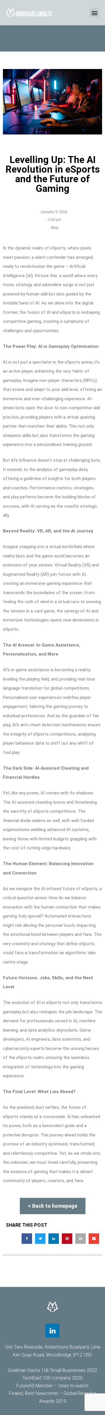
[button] (94, 12)
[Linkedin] (53, 1331)
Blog (54, 227)
